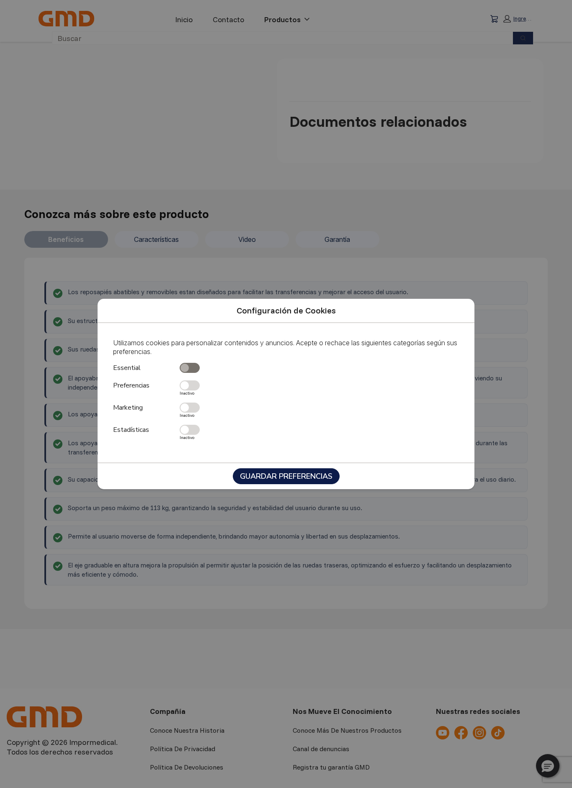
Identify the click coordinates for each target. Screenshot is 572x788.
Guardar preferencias (286, 476)
